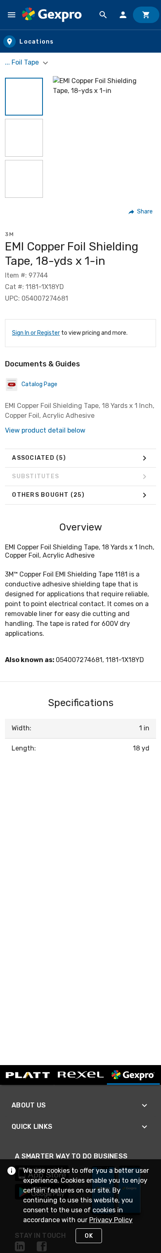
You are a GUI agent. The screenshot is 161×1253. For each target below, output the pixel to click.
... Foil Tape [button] (22, 62)
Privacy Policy (111, 1220)
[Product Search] (103, 15)
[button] (24, 97)
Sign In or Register (36, 332)
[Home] (51, 15)
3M (9, 234)
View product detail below (45, 430)
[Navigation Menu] (11, 15)
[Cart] (146, 15)
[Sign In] (123, 15)
